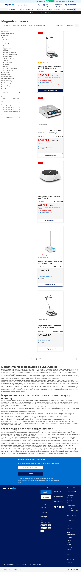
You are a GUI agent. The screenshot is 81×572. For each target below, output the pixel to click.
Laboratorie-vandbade (9, 52)
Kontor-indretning (6, 81)
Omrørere (6, 60)
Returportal (45, 497)
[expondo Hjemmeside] (3, 25)
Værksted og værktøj (7, 34)
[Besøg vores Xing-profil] (63, 507)
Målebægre (6, 50)
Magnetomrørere (8, 48)
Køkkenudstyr (5, 31)
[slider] (2, 101)
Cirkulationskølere (8, 56)
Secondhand (5, 89)
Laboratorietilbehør (8, 58)
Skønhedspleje (5, 74)
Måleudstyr (5, 66)
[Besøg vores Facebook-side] (57, 507)
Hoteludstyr (4, 85)
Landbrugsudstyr (6, 77)
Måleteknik (4, 36)
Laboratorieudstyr (7, 70)
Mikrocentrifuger (8, 62)
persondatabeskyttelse (25, 481)
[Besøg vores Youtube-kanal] (55, 507)
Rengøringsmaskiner (7, 79)
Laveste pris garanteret (46, 82)
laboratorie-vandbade (42, 421)
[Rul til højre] (78, 12)
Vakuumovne (6, 42)
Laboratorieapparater (9, 40)
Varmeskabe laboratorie (10, 54)
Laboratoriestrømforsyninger (10, 68)
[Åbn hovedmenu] (5, 9)
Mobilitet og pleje (6, 83)
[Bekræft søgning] (39, 5)
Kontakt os (46, 492)
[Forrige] (31, 359)
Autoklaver (6, 64)
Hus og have (5, 72)
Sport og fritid (5, 87)
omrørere (16, 451)
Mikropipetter (7, 46)
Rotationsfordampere (9, 44)
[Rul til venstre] (2, 12)
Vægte (4, 38)
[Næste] (36, 359)
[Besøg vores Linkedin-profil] (60, 507)
